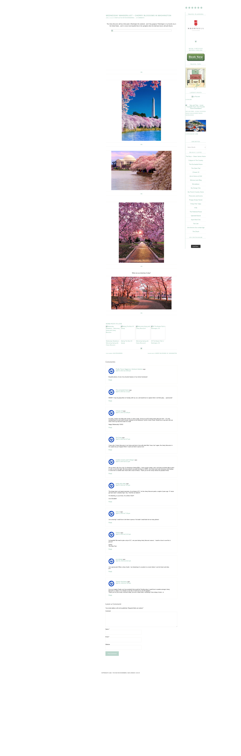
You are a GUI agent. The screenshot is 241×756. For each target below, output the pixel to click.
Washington (173, 350)
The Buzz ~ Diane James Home (196, 156)
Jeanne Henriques (120, 576)
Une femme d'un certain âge (195, 227)
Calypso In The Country (195, 160)
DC (169, 350)
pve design (119, 554)
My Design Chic (196, 188)
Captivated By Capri (192, 134)
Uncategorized (117, 350)
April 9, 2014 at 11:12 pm (122, 529)
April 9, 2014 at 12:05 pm (122, 367)
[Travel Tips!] (196, 89)
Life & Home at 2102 (196, 176)
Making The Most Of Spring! (126, 339)
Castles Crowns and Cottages (124, 455)
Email (107, 631)
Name (107, 624)
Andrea (118, 528)
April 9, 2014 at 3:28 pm (122, 408)
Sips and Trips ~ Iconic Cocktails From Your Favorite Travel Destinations (196, 113)
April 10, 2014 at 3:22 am (122, 556)
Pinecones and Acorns (196, 196)
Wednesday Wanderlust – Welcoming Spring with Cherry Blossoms (113, 340)
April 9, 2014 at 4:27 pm (122, 435)
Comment (108, 606)
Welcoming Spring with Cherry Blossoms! (142, 339)
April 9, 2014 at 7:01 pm (122, 480)
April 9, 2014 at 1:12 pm (122, 388)
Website (107, 639)
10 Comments (136, 17)
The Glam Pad (195, 168)
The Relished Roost (196, 212)
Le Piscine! (189, 99)
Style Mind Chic (196, 219)
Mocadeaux (195, 184)
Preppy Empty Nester (195, 200)
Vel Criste (118, 433)
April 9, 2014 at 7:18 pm (122, 508)
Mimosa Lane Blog (196, 180)
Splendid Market (196, 215)
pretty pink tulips (120, 479)
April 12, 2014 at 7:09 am (122, 578)
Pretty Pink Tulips (195, 204)
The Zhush (196, 231)
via (141, 71)
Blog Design (131, 667)
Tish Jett (195, 223)
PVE (195, 208)
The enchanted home (121, 386)
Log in (138, 667)
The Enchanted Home (195, 164)
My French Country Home (196, 192)
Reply (110, 376)
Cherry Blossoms (163, 350)
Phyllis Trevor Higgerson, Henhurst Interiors (128, 366)
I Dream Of (119, 407)
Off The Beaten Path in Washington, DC (157, 339)
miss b (117, 507)
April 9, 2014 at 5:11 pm (122, 457)
